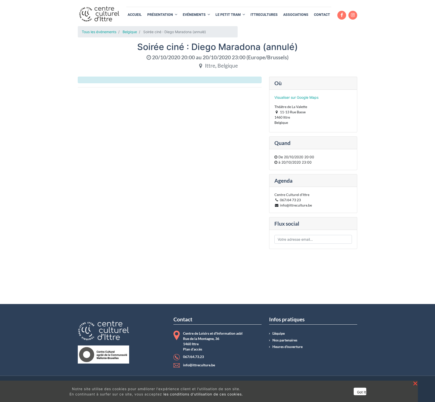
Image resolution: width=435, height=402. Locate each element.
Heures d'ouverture (287, 347)
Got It (361, 392)
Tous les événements (99, 32)
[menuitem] (135, 14)
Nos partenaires (284, 340)
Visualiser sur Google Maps (296, 97)
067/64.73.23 (193, 357)
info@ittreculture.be (199, 365)
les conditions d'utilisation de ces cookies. (203, 394)
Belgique (130, 32)
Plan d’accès (192, 349)
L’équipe (278, 333)
